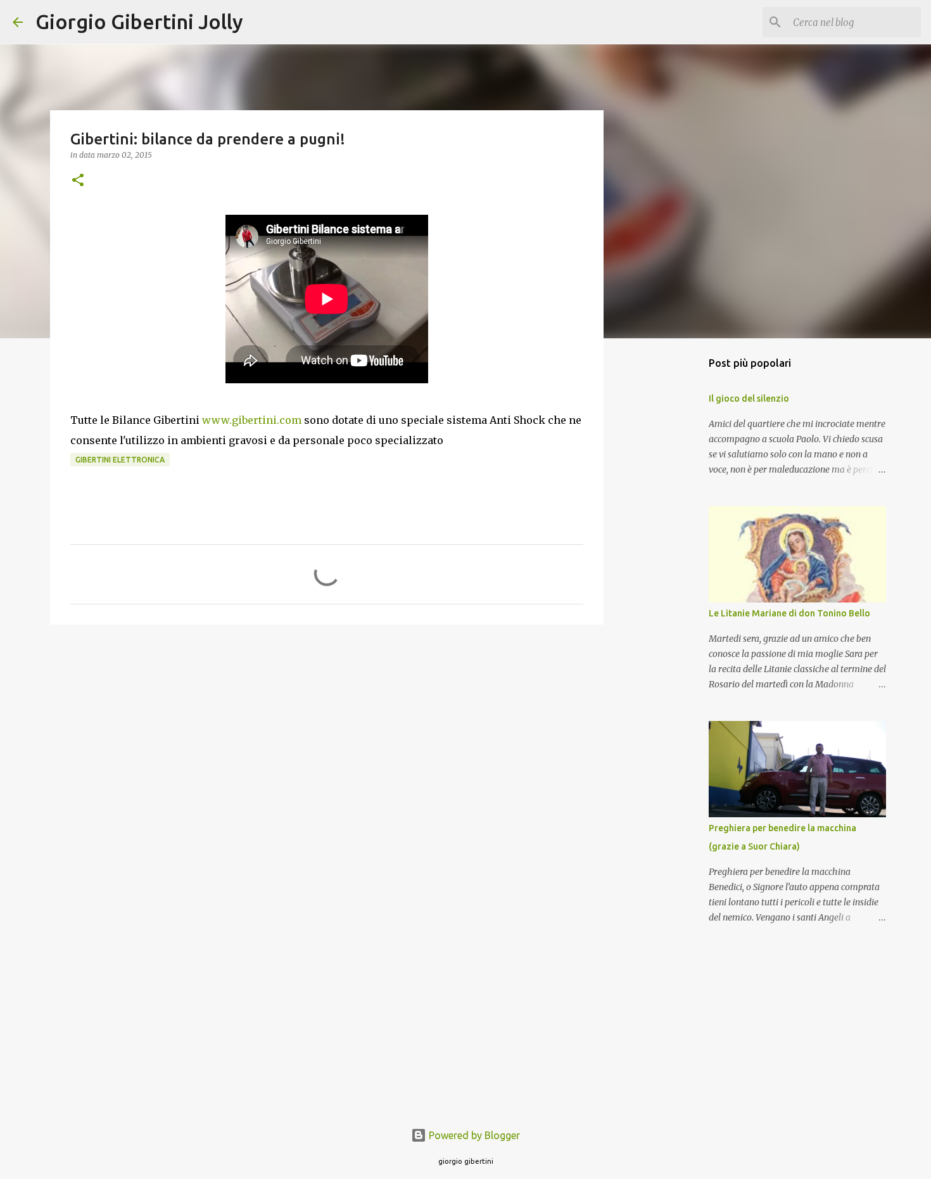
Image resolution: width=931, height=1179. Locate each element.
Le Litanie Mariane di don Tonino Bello (789, 613)
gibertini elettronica (120, 460)
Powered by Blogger (473, 1135)
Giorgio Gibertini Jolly (139, 21)
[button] (78, 180)
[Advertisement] (327, 732)
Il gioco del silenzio (749, 398)
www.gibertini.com (253, 420)
